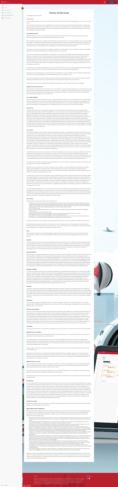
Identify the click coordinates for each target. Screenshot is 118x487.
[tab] (16, 8)
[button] (16, 8)
